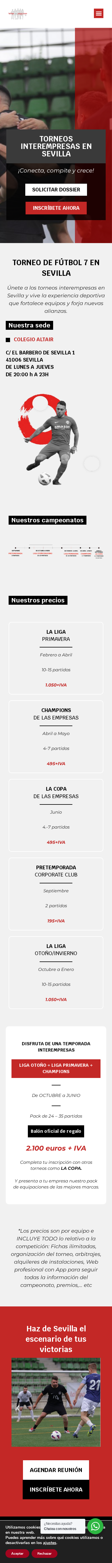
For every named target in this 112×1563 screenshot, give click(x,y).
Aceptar (17, 1553)
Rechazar (44, 1553)
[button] (98, 13)
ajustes (49, 1542)
